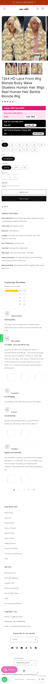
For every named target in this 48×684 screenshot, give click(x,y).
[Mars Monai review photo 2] (25, 377)
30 (34, 150)
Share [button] (6, 206)
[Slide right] (45, 69)
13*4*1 (6, 168)
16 (27, 145)
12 (12, 145)
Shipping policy (30, 679)
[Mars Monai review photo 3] (39, 377)
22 (5, 150)
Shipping (4, 186)
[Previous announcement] (4, 2)
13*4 (16, 168)
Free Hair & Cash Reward (13, 554)
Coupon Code (9, 583)
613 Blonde (8, 159)
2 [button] (19, 490)
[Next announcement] (43, 2)
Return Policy (9, 538)
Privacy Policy (9, 523)
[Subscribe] (35, 639)
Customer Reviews (11, 548)
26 (20, 150)
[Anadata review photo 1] (11, 479)
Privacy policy (42, 676)
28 (27, 150)
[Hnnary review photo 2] (25, 433)
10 (5, 145)
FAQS (6, 598)
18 (34, 145)
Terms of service (19, 679)
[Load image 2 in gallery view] (24, 69)
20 (41, 145)
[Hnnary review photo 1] (11, 433)
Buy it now (24, 199)
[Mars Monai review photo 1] (11, 377)
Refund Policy (9, 533)
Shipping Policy (10, 543)
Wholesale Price (10, 573)
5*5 (25, 168)
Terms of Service (10, 528)
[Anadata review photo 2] (25, 479)
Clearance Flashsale (11, 588)
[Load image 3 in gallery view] (36, 69)
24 (12, 150)
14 (19, 145)
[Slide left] (2, 69)
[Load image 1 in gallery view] (11, 69)
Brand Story (8, 513)
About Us (7, 518)
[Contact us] (4, 679)
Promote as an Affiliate (12, 603)
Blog (6, 559)
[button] (4, 8)
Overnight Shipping (11, 578)
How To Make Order (11, 593)
